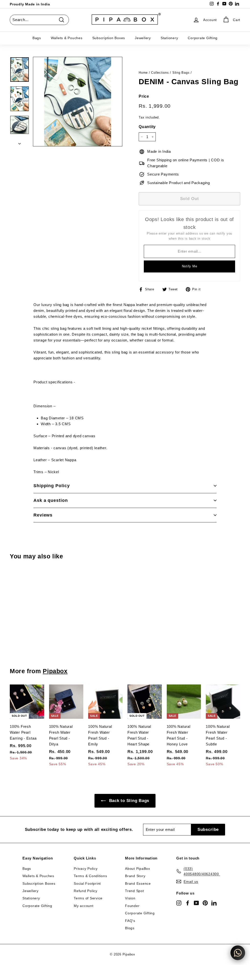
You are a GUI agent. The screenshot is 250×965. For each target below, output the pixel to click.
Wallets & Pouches (67, 38)
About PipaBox (137, 869)
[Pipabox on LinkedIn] (214, 903)
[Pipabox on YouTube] (196, 903)
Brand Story (135, 876)
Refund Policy (85, 891)
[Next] (19, 142)
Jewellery (143, 38)
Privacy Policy (86, 869)
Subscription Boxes (108, 38)
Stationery (169, 38)
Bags (36, 38)
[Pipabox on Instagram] (178, 903)
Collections (160, 72)
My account (84, 906)
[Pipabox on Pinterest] (205, 903)
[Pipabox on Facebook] (187, 903)
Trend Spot (134, 891)
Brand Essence (138, 883)
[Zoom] (77, 101)
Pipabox (55, 671)
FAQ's (130, 921)
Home (143, 72)
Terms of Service (88, 898)
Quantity (147, 127)
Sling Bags (181, 72)
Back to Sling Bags (128, 800)
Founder (132, 906)
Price (144, 96)
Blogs (130, 928)
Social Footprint (87, 883)
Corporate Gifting (203, 38)
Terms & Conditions (90, 876)
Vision (130, 898)
